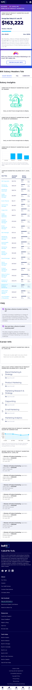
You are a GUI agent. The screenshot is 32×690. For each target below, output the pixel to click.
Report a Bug (5, 622)
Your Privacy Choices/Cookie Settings (16, 683)
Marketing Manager (4, 247)
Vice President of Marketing (5, 297)
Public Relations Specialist (4, 215)
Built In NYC (4, 653)
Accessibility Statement (16, 673)
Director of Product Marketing (4, 286)
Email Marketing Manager (4, 227)
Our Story (4, 580)
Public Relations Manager (4, 196)
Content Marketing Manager (4, 221)
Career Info (26, 75)
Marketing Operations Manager (4, 238)
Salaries (4, 6)
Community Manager (4, 205)
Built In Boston (5, 640)
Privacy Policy (16, 678)
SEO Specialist (5, 181)
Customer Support (6, 616)
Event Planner (5, 201)
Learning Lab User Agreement (16, 670)
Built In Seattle (5, 659)
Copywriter (4, 210)
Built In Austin (5, 637)
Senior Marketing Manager (4, 264)
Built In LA (4, 650)
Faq (17, 75)
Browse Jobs (4, 628)
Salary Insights (7, 75)
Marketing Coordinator (4, 185)
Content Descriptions (7, 589)
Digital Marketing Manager (4, 253)
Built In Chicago (5, 643)
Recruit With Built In (7, 601)
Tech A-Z (3, 625)
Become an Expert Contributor (9, 604)
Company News (5, 592)
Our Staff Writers (6, 586)
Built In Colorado (5, 647)
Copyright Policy (16, 676)
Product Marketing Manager (4, 270)
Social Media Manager (4, 243)
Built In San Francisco (7, 656)
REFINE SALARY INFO (16, 62)
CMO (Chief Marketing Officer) (4, 292)
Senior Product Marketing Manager (5, 275)
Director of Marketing (4, 280)
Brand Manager (5, 258)
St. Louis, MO (14, 6)
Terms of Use (16, 681)
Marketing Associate (4, 190)
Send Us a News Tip (6, 607)
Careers (3, 583)
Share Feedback (5, 619)
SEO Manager (5, 232)
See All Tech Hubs (6, 662)
